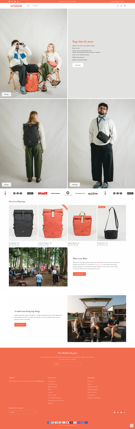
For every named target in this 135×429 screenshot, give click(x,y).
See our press (52, 395)
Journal (50, 392)
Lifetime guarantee (92, 389)
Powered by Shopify (71, 425)
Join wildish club (52, 384)
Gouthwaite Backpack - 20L (45, 243)
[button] (29, 5)
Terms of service (92, 392)
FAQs (49, 389)
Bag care (50, 403)
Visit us (89, 384)
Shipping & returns (92, 386)
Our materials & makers (54, 397)
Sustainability (52, 381)
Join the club (79, 274)
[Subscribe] (79, 363)
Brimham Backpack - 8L (73, 243)
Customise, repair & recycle (55, 400)
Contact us (90, 381)
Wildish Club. (40, 381)
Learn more (78, 65)
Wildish (65, 425)
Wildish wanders (52, 386)
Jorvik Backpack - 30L (14, 243)
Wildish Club (98, 264)
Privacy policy (91, 395)
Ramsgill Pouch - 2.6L (102, 243)
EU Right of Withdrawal (93, 397)
